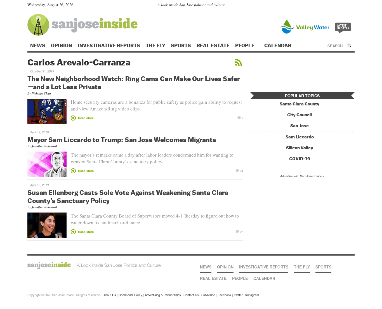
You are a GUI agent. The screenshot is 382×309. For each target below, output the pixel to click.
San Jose (299, 125)
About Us (109, 295)
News (37, 46)
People (245, 46)
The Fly (155, 46)
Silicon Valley (299, 147)
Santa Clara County (299, 104)
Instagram (252, 295)
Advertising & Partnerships (163, 295)
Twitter (238, 295)
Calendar (278, 46)
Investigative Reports (109, 46)
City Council (299, 114)
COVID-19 (299, 158)
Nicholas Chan (41, 93)
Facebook (224, 295)
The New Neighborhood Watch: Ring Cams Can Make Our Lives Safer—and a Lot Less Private (133, 82)
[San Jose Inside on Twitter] (335, 6)
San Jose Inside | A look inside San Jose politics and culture (94, 265)
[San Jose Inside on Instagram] (352, 6)
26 (241, 231)
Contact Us (191, 295)
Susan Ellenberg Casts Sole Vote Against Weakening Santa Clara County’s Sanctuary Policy (127, 196)
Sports (181, 46)
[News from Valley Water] (316, 26)
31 (241, 170)
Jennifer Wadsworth (45, 146)
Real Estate (213, 46)
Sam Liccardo (300, 137)
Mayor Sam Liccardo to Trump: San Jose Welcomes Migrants (121, 139)
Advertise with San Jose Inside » (302, 176)
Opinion (61, 46)
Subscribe (208, 295)
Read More (86, 118)
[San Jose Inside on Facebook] (343, 6)
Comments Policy (130, 295)
